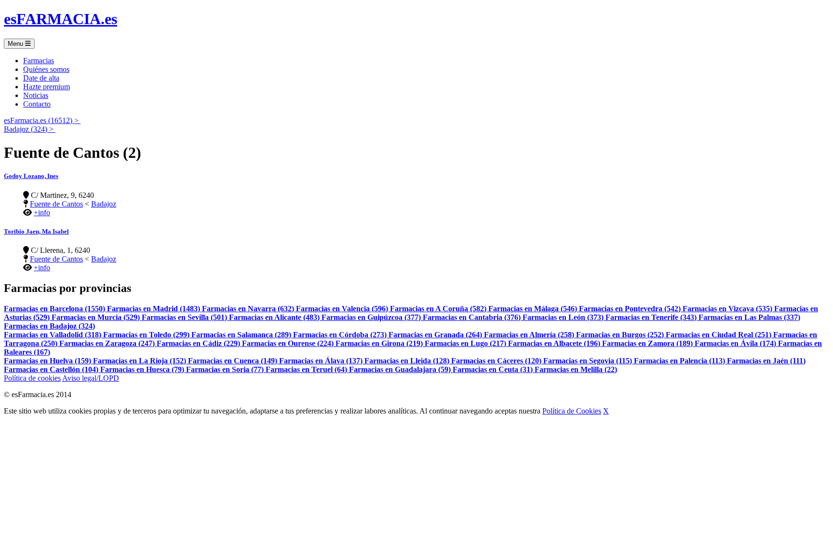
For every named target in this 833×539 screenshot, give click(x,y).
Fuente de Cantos (56, 204)
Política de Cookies (571, 411)
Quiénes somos (46, 69)
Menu (16, 43)
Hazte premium (46, 87)
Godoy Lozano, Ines (31, 176)
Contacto (37, 104)
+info (42, 212)
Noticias (35, 95)
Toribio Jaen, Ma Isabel (36, 231)
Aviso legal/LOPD (90, 378)
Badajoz (103, 204)
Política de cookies (32, 378)
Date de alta (41, 78)
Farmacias (38, 60)
